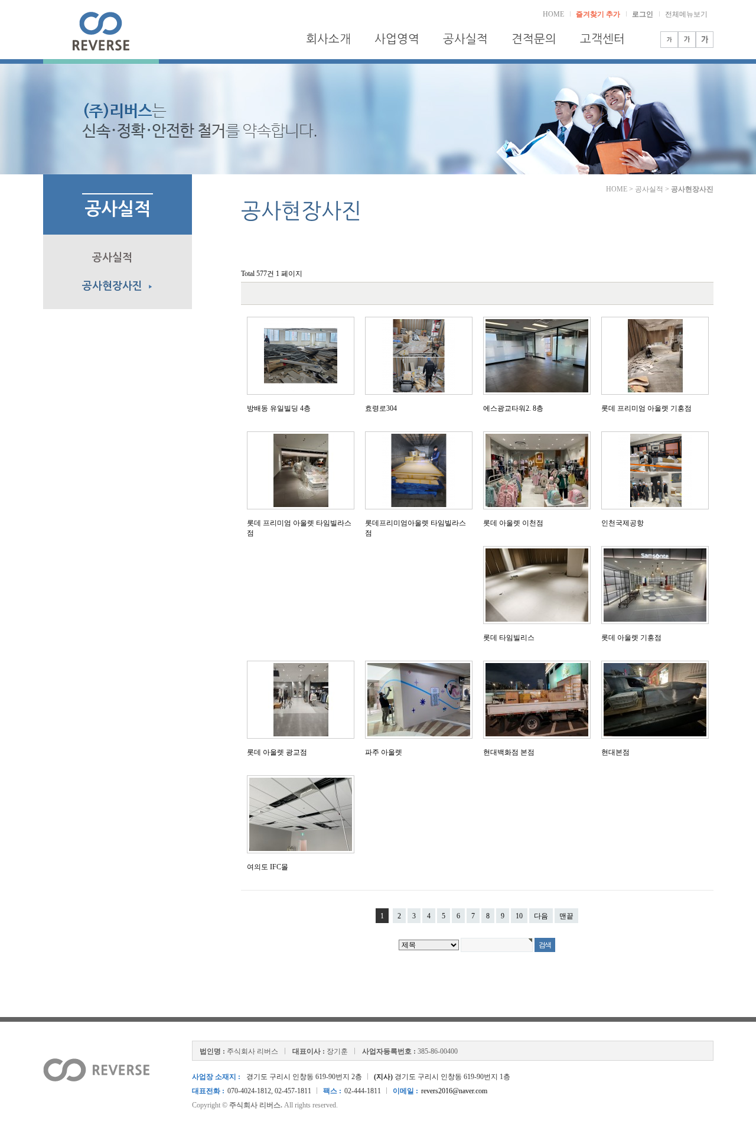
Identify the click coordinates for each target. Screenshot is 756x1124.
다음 (541, 916)
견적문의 (533, 39)
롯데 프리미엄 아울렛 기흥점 (646, 408)
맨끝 (566, 916)
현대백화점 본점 (509, 752)
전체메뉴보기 (686, 14)
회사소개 (328, 39)
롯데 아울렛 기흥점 (631, 638)
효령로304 (381, 408)
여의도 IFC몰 (267, 867)
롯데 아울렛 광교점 (277, 752)
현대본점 (615, 752)
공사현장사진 (117, 286)
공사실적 (465, 39)
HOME (553, 14)
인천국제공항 (622, 523)
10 (519, 916)
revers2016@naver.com (454, 1091)
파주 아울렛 (383, 752)
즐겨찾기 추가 (598, 14)
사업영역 (396, 39)
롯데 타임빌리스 (509, 638)
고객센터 (602, 39)
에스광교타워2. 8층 (513, 408)
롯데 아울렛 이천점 (513, 523)
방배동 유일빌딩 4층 (279, 408)
